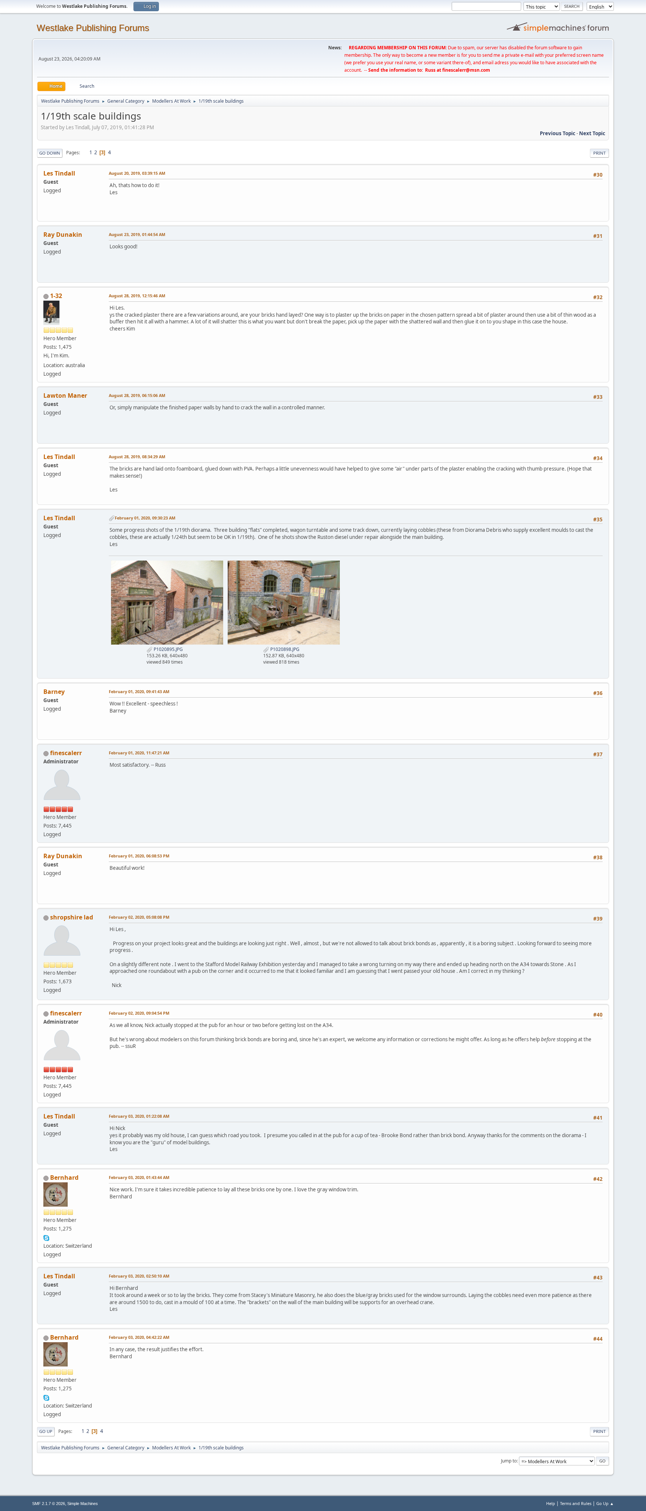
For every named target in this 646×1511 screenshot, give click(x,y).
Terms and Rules (575, 1503)
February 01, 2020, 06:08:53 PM (139, 856)
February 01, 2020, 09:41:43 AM (139, 691)
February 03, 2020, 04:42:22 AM (139, 1337)
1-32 (56, 296)
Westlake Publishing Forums (93, 28)
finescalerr (66, 753)
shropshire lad (71, 917)
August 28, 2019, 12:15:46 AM (137, 295)
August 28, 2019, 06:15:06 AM (137, 395)
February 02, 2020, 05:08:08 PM (139, 917)
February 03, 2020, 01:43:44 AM (139, 1177)
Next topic (592, 133)
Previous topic (557, 133)
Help (550, 1503)
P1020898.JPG (284, 649)
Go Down (49, 153)
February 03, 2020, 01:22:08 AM (139, 1116)
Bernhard (64, 1177)
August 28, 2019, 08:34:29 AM (137, 456)
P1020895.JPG (168, 649)
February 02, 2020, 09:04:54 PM (139, 1013)
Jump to (509, 1461)
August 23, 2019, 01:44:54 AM (137, 234)
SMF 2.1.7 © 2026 (48, 1503)
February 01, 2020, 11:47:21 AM (139, 753)
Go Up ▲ (605, 1503)
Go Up (45, 1431)
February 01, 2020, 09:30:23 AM (145, 518)
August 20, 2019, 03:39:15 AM (137, 173)
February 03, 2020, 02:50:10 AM (139, 1276)
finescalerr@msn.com (466, 70)
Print (599, 153)
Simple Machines (82, 1503)
